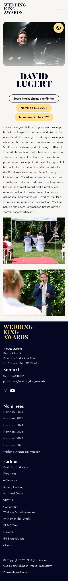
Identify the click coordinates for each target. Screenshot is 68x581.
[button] (62, 9)
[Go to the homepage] (18, 332)
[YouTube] (12, 390)
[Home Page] (14, 8)
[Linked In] (5, 390)
